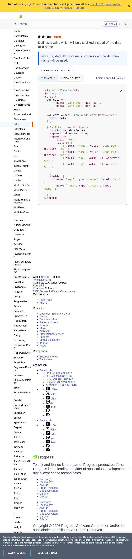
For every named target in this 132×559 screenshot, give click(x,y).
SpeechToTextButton (22, 406)
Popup (17, 296)
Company (45, 479)
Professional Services (51, 334)
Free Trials (45, 299)
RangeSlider (20, 330)
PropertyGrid (20, 316)
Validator (18, 522)
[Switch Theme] (126, 24)
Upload (17, 517)
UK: (59, 376)
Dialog (17, 63)
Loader (17, 180)
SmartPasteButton (22, 394)
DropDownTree (22, 95)
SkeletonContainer (22, 381)
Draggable (19, 72)
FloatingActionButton (22, 140)
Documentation (48, 319)
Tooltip (17, 493)
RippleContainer (22, 352)
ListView (18, 175)
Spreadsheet (20, 422)
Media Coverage (48, 490)
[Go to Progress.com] (43, 458)
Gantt (16, 151)
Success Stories (48, 356)
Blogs (42, 328)
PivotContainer (21, 277)
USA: (59, 373)
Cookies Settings (47, 552)
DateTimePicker (22, 58)
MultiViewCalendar (22, 214)
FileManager (20, 119)
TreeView (19, 507)
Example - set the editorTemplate (58, 70)
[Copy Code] (121, 91)
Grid (16, 156)
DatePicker (19, 45)
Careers (44, 493)
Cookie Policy (63, 542)
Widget (17, 527)
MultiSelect (19, 207)
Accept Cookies (17, 552)
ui (14, 512)
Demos (43, 316)
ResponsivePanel (22, 346)
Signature (19, 375)
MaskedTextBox (22, 185)
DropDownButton (22, 84)
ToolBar (18, 483)
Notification (19, 220)
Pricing (43, 302)
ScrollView (19, 362)
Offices (43, 496)
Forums (43, 325)
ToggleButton (20, 478)
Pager (17, 239)
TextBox (18, 451)
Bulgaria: (60, 382)
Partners (44, 337)
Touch (17, 498)
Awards (43, 485)
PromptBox (20, 311)
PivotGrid (19, 282)
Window (18, 532)
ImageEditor (20, 161)
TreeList (18, 503)
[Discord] (48, 415)
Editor (17, 109)
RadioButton (20, 320)
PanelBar (18, 244)
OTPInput (19, 234)
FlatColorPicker (22, 133)
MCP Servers (40, 291)
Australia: (61, 385)
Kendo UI (38, 285)
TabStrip (18, 437)
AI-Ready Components (62, 291)
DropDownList (21, 90)
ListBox (18, 170)
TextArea (18, 446)
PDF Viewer (20, 249)
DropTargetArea (22, 104)
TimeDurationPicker (22, 463)
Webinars (44, 331)
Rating (17, 335)
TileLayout (19, 456)
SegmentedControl (22, 369)
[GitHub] (48, 411)
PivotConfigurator (22, 255)
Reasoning (19, 340)
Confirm (18, 31)
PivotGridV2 (20, 286)
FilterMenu (19, 129)
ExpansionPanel (22, 114)
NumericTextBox (22, 224)
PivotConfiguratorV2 (22, 271)
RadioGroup (20, 325)
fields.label (45, 37)
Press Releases (48, 488)
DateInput (19, 40)
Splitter (17, 417)
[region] (66, 546)
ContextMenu (21, 36)
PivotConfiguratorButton (22, 263)
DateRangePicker (22, 52)
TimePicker (20, 473)
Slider (17, 387)
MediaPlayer (20, 190)
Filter (16, 124)
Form (16, 146)
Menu (17, 194)
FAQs (42, 345)
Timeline (18, 469)
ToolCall (18, 488)
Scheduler (19, 357)
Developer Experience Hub (55, 313)
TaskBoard (19, 441)
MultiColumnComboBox (22, 201)
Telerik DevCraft (42, 279)
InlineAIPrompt (21, 165)
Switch (17, 432)
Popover (18, 291)
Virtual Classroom (49, 339)
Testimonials (46, 359)
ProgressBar (20, 301)
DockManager (21, 68)
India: (59, 379)
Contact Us (45, 370)
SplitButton (19, 412)
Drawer (17, 77)
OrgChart (19, 229)
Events (43, 342)
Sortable (18, 400)
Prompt (17, 306)
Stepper (18, 427)
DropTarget (19, 99)
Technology (46, 482)
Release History (48, 322)
